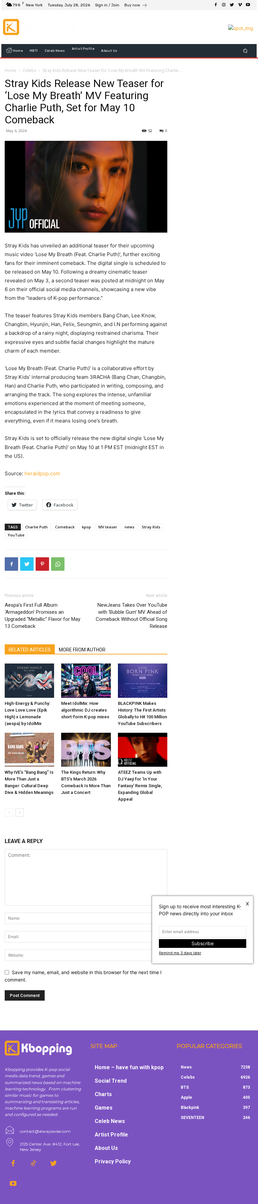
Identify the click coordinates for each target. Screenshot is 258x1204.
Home (10, 70)
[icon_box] (135, 5)
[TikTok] (33, 1163)
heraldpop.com (41, 473)
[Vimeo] (240, 5)
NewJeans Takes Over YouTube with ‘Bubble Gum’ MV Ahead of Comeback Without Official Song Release (131, 615)
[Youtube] (248, 5)
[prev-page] (9, 812)
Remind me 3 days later (180, 953)
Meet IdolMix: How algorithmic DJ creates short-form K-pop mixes (85, 710)
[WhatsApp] (57, 564)
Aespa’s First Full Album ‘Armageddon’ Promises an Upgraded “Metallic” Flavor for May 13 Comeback (42, 615)
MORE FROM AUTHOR (82, 649)
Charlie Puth (36, 526)
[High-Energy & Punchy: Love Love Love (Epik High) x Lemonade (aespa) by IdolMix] (29, 680)
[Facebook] (216, 5)
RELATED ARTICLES (30, 649)
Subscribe (202, 943)
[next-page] (19, 812)
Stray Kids (151, 526)
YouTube (16, 534)
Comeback (65, 526)
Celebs (29, 70)
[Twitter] (232, 5)
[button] (245, 50)
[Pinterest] (42, 564)
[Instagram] (224, 5)
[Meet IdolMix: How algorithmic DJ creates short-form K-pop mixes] (86, 680)
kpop (86, 526)
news (129, 526)
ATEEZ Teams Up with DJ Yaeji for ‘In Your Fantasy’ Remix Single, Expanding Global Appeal (140, 786)
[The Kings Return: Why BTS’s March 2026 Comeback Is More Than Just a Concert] (86, 750)
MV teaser (107, 526)
